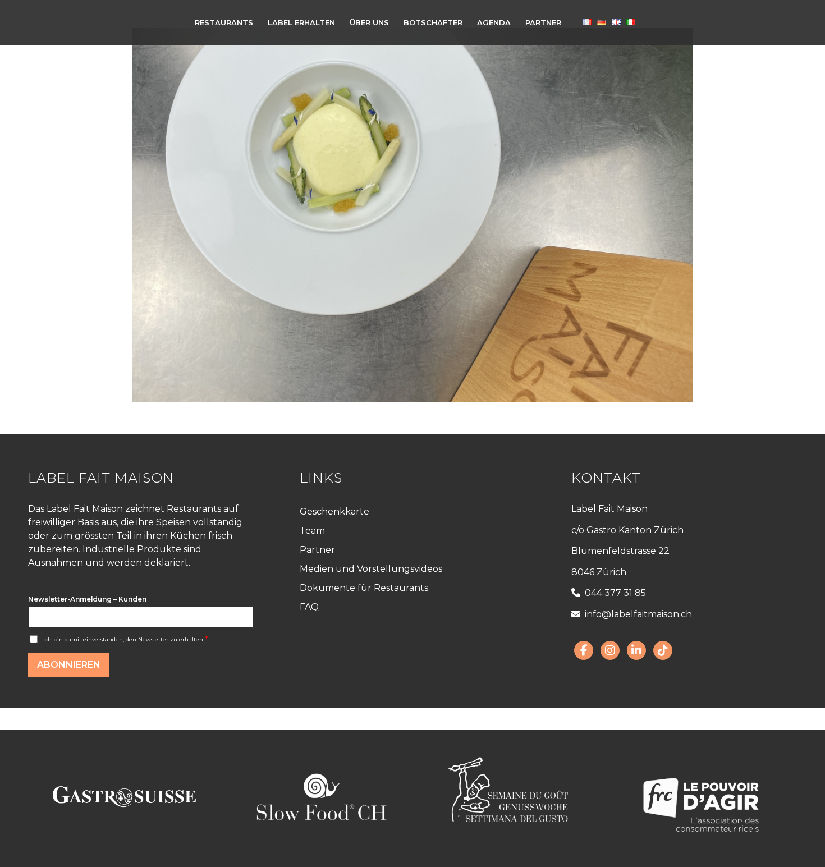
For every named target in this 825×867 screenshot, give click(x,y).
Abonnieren (68, 664)
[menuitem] (223, 22)
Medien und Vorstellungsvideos (371, 568)
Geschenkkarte (334, 511)
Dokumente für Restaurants (364, 587)
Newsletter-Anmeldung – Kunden (87, 599)
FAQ (309, 607)
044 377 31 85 (615, 593)
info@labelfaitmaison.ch (638, 614)
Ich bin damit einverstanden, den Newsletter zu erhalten (125, 639)
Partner (317, 549)
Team (312, 530)
